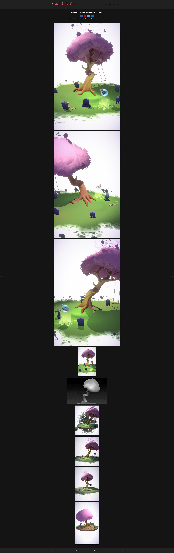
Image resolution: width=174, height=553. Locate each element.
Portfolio (110, 4)
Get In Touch (119, 4)
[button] (170, 547)
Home (106, 4)
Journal (114, 4)
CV (122, 4)
